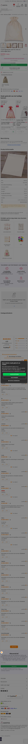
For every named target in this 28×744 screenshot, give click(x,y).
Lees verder (22, 371)
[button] (14, 380)
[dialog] (14, 372)
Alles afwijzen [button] (14, 377)
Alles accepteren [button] (14, 374)
